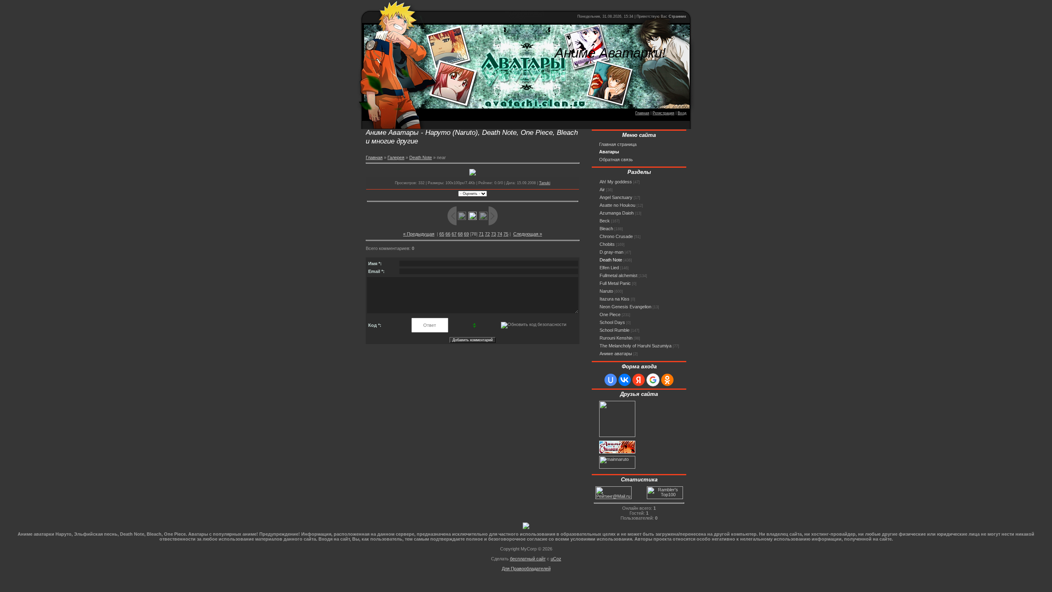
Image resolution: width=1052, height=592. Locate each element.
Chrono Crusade (616, 236)
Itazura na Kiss (615, 298)
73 (493, 233)
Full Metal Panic (615, 283)
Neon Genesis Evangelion (625, 306)
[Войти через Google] (653, 379)
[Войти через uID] (610, 380)
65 (441, 233)
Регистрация (663, 113)
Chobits (607, 244)
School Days (612, 322)
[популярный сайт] (526, 527)
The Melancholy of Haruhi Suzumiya (635, 345)
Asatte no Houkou (617, 205)
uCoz (556, 558)
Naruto (606, 291)
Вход (682, 113)
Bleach (606, 228)
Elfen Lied (609, 267)
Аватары (609, 151)
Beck (605, 220)
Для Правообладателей (526, 568)
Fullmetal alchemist (618, 275)
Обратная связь (616, 159)
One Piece (610, 314)
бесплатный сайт (528, 558)
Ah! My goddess (616, 181)
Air (602, 189)
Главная (642, 113)
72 (487, 233)
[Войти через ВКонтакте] (624, 380)
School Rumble (615, 330)
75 (505, 233)
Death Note (420, 157)
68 (460, 233)
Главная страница (618, 144)
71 (481, 233)
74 (499, 233)
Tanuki (544, 183)
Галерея (396, 157)
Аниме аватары (616, 353)
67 (454, 233)
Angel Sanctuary (616, 197)
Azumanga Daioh (617, 212)
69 (466, 233)
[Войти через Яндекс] (638, 380)
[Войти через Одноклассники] (667, 380)
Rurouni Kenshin (616, 337)
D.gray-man (611, 252)
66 (447, 233)
